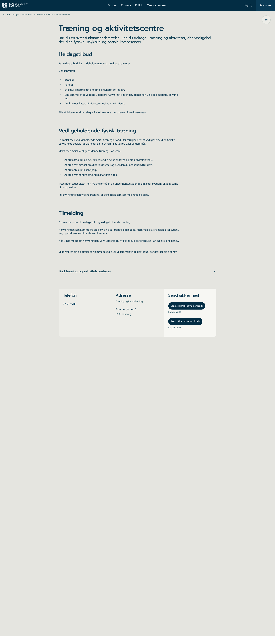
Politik (139, 5)
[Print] (266, 19)
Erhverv (126, 5)
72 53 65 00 (69, 304)
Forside (6, 14)
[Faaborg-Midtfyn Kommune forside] (15, 5)
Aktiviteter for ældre (43, 14)
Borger (112, 5)
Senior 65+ (27, 14)
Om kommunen (157, 5)
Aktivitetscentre (63, 14)
